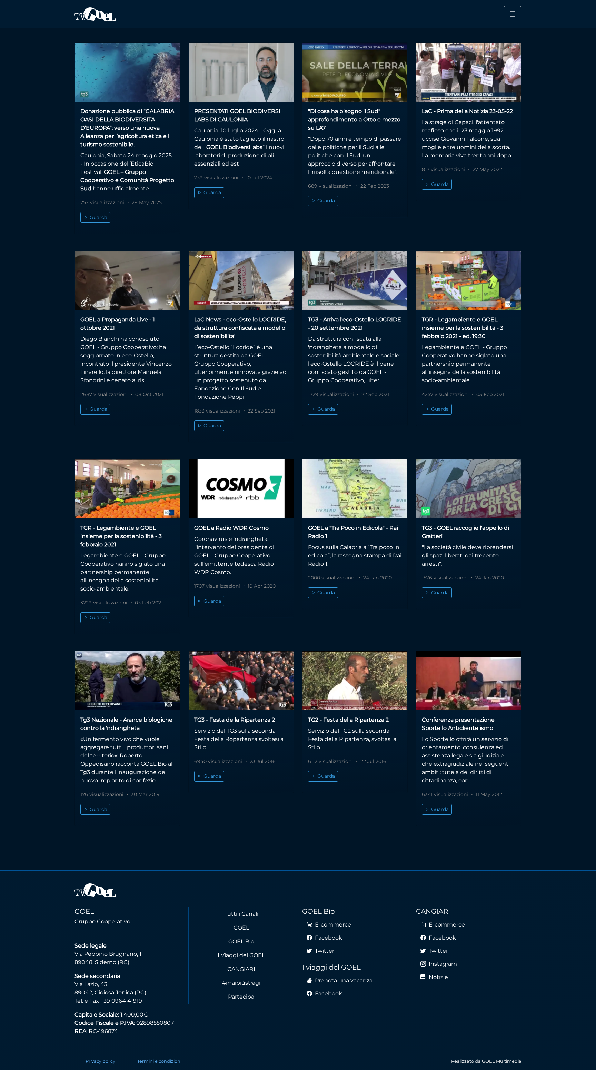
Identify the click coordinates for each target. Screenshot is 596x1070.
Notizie (437, 977)
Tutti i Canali (241, 914)
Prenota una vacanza (343, 980)
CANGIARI (241, 969)
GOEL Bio (241, 941)
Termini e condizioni (159, 1061)
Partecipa (241, 996)
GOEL (241, 927)
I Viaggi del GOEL (241, 955)
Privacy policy (100, 1061)
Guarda (97, 217)
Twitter (324, 951)
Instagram (442, 964)
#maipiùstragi (241, 983)
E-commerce (332, 924)
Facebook (328, 937)
